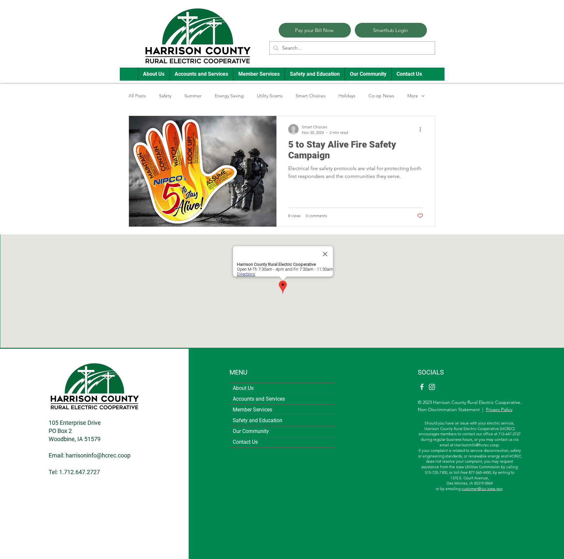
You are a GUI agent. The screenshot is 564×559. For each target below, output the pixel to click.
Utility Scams (270, 96)
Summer (193, 96)
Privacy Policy (499, 409)
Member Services (252, 410)
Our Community (251, 431)
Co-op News (381, 96)
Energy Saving (229, 96)
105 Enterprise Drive (75, 422)
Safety (165, 96)
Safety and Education (257, 420)
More (412, 96)
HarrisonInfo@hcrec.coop (476, 444)
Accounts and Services (259, 399)
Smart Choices (310, 96)
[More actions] (422, 129)
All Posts (137, 96)
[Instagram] (432, 387)
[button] (153, 74)
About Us (243, 388)
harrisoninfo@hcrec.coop (98, 455)
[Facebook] (422, 387)
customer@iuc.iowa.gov (482, 488)
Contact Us (245, 442)
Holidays (346, 96)
